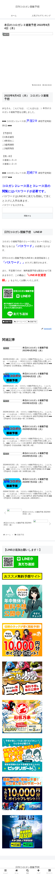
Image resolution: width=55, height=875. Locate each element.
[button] (49, 473)
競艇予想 (8, 322)
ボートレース (21, 322)
